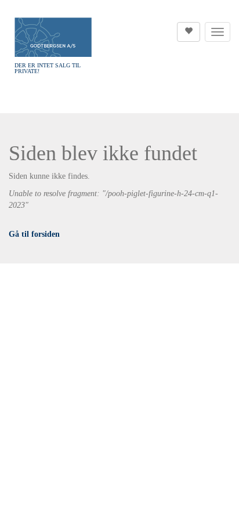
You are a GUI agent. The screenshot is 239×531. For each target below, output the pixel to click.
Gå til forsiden (34, 234)
